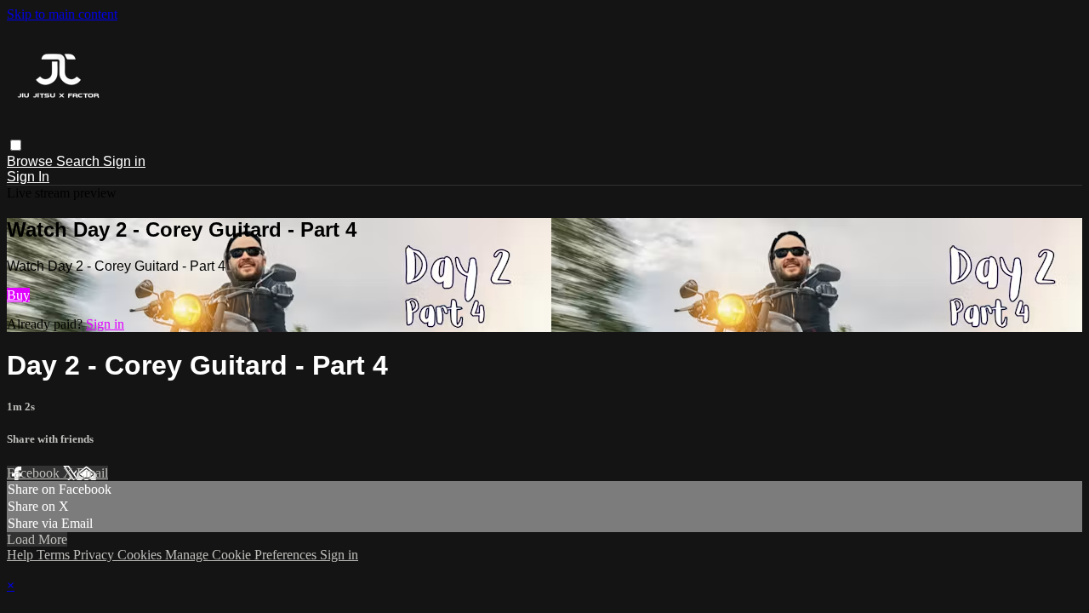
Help (22, 554)
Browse (31, 161)
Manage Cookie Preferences (242, 554)
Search (79, 161)
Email (92, 473)
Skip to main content (62, 14)
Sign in (124, 161)
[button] (15, 145)
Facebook (35, 473)
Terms (55, 554)
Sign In (28, 176)
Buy (18, 295)
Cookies (141, 554)
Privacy (95, 554)
